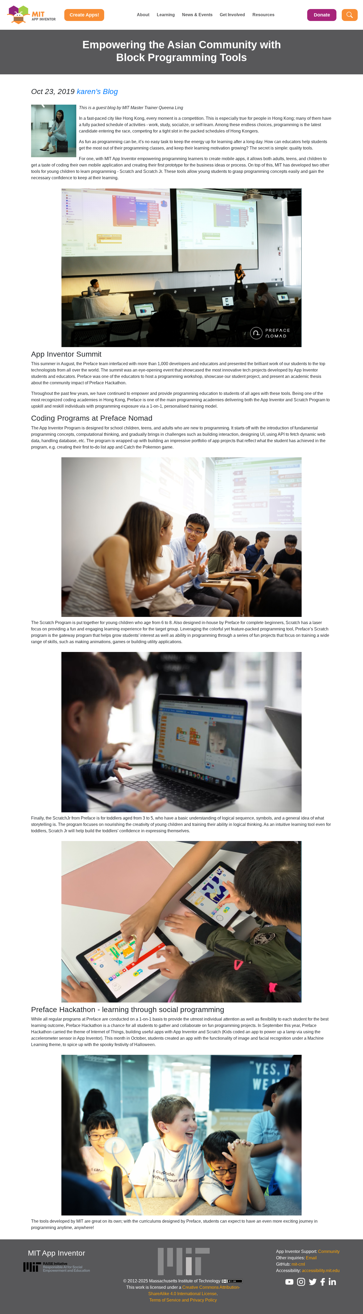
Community (329, 1251)
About (143, 15)
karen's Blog (97, 91)
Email (311, 1258)
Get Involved (232, 15)
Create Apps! (84, 15)
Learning (166, 15)
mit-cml (298, 1264)
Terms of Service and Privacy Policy (183, 1300)
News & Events (197, 15)
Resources (263, 15)
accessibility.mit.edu (321, 1270)
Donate (322, 15)
